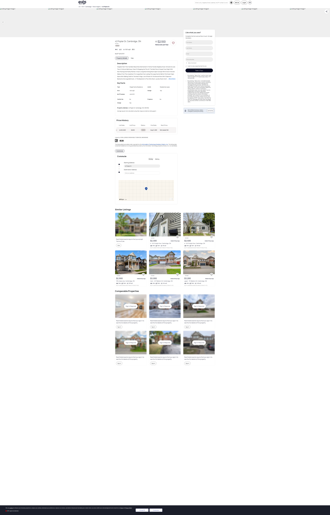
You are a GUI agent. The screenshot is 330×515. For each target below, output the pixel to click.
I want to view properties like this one (197, 66)
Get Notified (210, 110)
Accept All (142, 510)
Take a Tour (199, 70)
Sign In (119, 327)
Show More (172, 79)
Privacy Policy (128, 508)
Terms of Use (191, 78)
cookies (11, 508)
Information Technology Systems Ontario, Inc (155, 144)
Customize (156, 510)
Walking (157, 159)
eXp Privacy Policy (203, 76)
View (118, 245)
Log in (244, 2)
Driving (151, 159)
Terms (121, 508)
